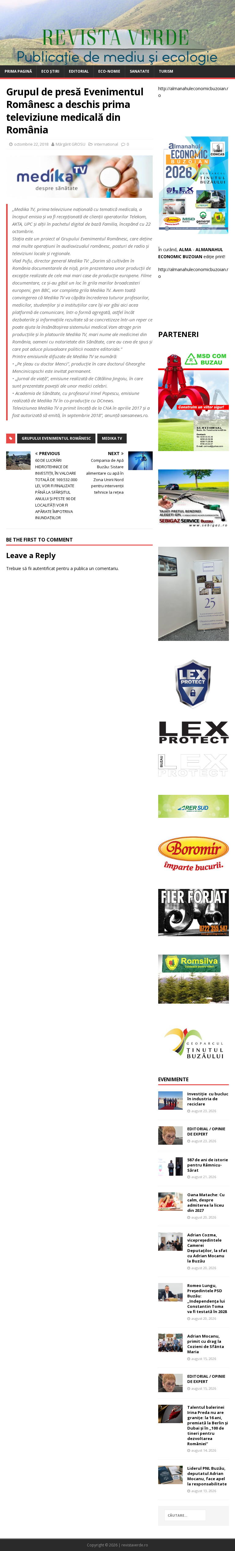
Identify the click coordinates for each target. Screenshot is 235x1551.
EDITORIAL (79, 71)
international (106, 144)
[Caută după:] (185, 1515)
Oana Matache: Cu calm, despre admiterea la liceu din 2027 (206, 1202)
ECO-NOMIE (109, 71)
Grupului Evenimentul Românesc (56, 438)
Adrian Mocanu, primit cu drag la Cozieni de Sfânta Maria (205, 1343)
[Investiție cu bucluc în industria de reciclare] (170, 1106)
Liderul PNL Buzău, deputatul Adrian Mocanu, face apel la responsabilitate (207, 1476)
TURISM (166, 71)
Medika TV (112, 438)
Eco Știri (50, 71)
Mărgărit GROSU (70, 144)
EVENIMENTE (173, 1079)
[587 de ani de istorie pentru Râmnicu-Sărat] (170, 1172)
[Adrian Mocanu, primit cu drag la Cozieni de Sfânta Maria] (170, 1348)
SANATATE (139, 71)
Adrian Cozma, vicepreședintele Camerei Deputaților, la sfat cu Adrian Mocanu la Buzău (207, 1247)
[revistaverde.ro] (117, 62)
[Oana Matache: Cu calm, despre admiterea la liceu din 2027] (170, 1207)
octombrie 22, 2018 (31, 144)
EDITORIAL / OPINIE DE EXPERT (206, 1131)
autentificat (44, 568)
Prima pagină (18, 71)
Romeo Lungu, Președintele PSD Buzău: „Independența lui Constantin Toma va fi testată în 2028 (207, 1298)
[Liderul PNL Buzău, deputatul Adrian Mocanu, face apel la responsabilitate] (170, 1481)
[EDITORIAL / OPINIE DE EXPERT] (170, 1141)
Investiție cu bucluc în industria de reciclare (207, 1099)
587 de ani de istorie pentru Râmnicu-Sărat (207, 1165)
